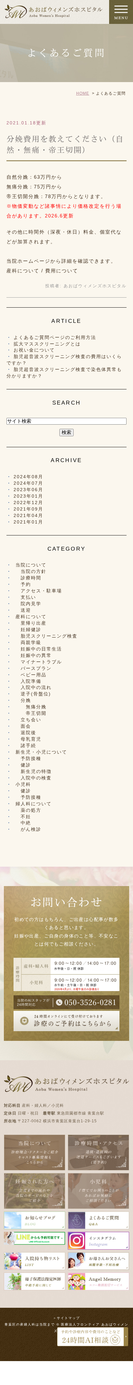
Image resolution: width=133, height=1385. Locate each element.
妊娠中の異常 (33, 655)
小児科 (23, 784)
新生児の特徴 (33, 771)
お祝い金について (34, 350)
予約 (23, 584)
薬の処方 (28, 810)
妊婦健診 (28, 629)
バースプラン (33, 668)
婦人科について (33, 803)
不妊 (23, 816)
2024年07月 (28, 483)
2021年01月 (28, 521)
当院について (30, 564)
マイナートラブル (38, 661)
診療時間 (28, 577)
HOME (82, 93)
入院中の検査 (33, 777)
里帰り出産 (30, 623)
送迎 (23, 610)
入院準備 (28, 681)
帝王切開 (30, 713)
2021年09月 (28, 509)
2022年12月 (28, 502)
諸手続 (25, 745)
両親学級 (28, 642)
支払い (25, 597)
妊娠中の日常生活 (38, 648)
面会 (23, 726)
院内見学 (28, 603)
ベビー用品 (30, 674)
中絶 (23, 822)
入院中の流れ (33, 687)
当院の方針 (30, 571)
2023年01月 (28, 496)
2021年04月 (28, 515)
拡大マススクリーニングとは (47, 343)
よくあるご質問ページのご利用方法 (55, 337)
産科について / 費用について (42, 270)
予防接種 (28, 758)
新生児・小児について (41, 752)
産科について (30, 616)
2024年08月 (28, 476)
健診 (23, 764)
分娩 (23, 700)
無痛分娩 (30, 706)
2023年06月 (28, 489)
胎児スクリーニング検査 (46, 636)
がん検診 (28, 829)
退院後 (25, 732)
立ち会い (28, 719)
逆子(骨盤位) (33, 693)
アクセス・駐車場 (38, 590)
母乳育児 (28, 739)
